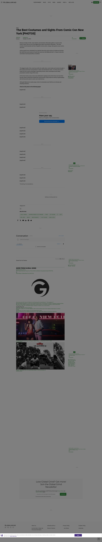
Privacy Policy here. (13, 536)
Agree (78, 535)
